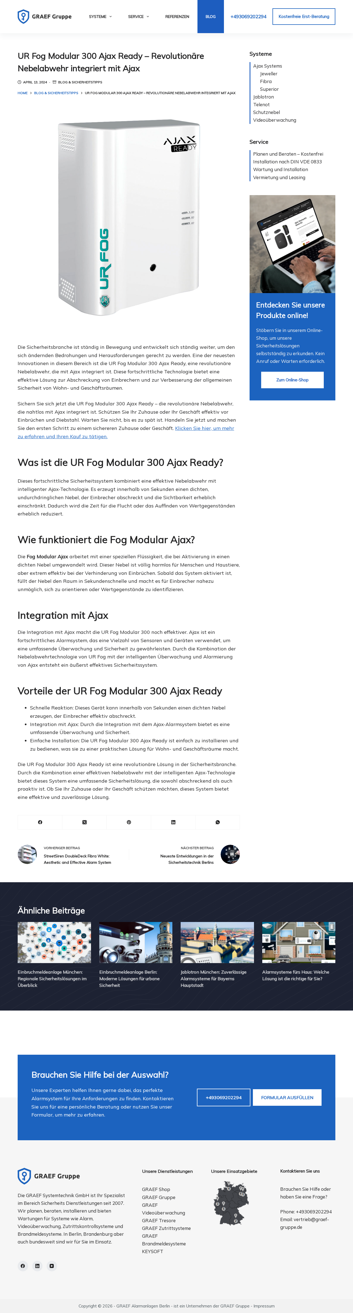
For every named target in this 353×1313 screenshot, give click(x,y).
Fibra (266, 81)
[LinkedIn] (173, 822)
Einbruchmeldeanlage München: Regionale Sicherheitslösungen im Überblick (52, 978)
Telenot (261, 104)
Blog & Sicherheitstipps (80, 82)
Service (136, 16)
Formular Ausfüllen (287, 1097)
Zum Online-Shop (292, 379)
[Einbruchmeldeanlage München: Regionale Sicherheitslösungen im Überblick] (54, 942)
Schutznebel (266, 112)
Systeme (97, 16)
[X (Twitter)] (84, 822)
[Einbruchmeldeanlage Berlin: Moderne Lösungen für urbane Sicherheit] (136, 942)
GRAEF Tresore (159, 1220)
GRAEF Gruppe (158, 1197)
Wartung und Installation (280, 169)
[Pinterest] (129, 822)
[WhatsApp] (218, 822)
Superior (269, 89)
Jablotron (263, 97)
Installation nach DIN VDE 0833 (287, 161)
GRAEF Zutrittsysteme (166, 1228)
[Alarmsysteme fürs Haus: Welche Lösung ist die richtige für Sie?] (299, 942)
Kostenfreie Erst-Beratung (304, 16)
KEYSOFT (152, 1251)
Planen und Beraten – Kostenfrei (288, 154)
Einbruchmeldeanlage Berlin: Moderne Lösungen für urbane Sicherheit (129, 978)
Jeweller (268, 73)
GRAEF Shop (156, 1189)
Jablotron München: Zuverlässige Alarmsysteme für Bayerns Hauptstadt (214, 978)
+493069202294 (248, 16)
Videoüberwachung (274, 120)
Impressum (264, 1306)
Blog (211, 16)
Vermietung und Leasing (279, 177)
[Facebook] (40, 822)
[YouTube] (52, 1266)
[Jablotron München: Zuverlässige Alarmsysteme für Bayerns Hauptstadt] (217, 942)
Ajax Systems (267, 66)
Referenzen (177, 16)
